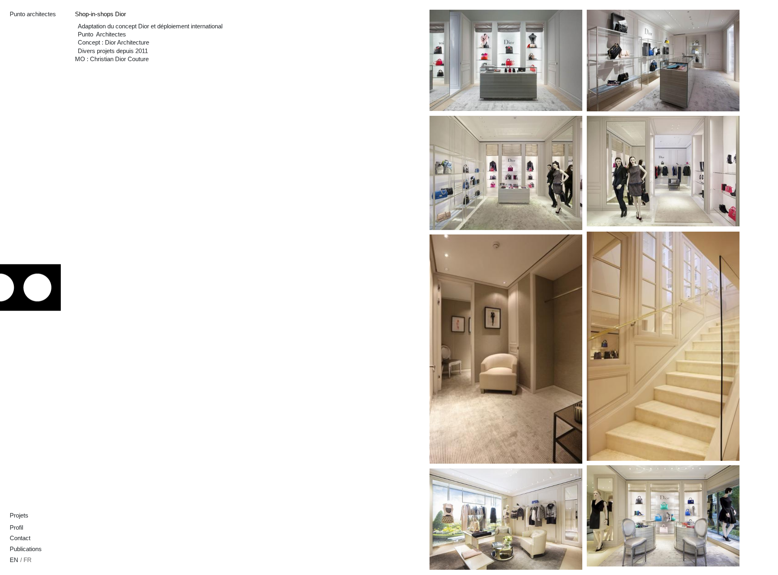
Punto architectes (33, 14)
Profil (16, 527)
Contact (20, 538)
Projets (19, 515)
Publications (26, 549)
